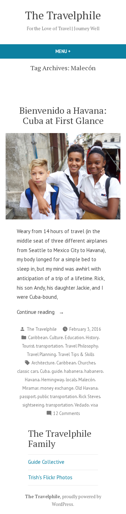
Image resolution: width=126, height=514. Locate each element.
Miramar (30, 388)
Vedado (82, 405)
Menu (74, 51)
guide (56, 371)
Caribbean (38, 337)
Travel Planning (41, 354)
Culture (56, 337)
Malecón (86, 379)
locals (71, 379)
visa (94, 405)
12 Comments (66, 413)
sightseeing (33, 405)
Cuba (45, 371)
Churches (86, 362)
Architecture (43, 362)
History (92, 337)
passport (28, 396)
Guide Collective (46, 462)
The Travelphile (63, 15)
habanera (73, 371)
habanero (93, 371)
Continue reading (49, 312)
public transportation (57, 396)
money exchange (57, 388)
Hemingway (52, 379)
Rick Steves (89, 396)
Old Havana (86, 388)
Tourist (28, 346)
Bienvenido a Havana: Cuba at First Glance (63, 115)
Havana (32, 379)
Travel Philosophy (81, 346)
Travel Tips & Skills (76, 354)
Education (74, 337)
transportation (49, 346)
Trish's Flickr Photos (50, 477)
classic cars (27, 371)
